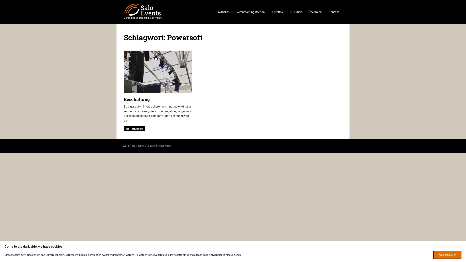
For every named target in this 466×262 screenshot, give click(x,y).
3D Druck (296, 12)
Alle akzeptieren (447, 254)
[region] (233, 251)
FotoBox (277, 12)
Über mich (315, 12)
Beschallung (137, 99)
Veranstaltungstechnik (250, 12)
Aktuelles (224, 12)
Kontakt (334, 12)
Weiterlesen (134, 128)
